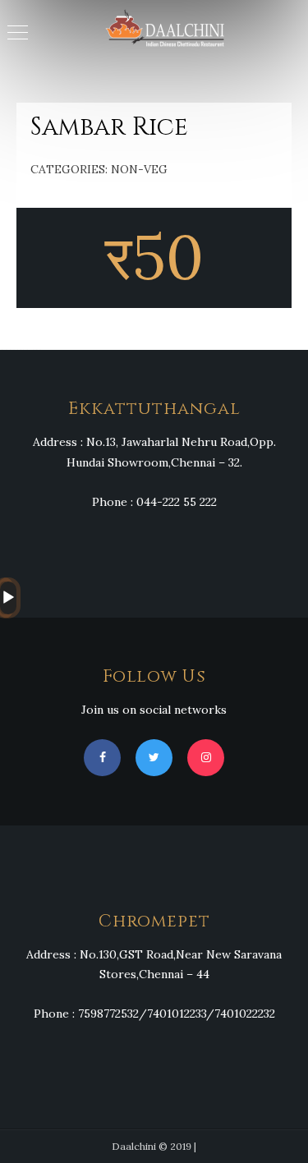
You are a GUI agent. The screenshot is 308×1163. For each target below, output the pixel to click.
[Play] (8, 598)
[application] (4, 598)
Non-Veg (139, 169)
